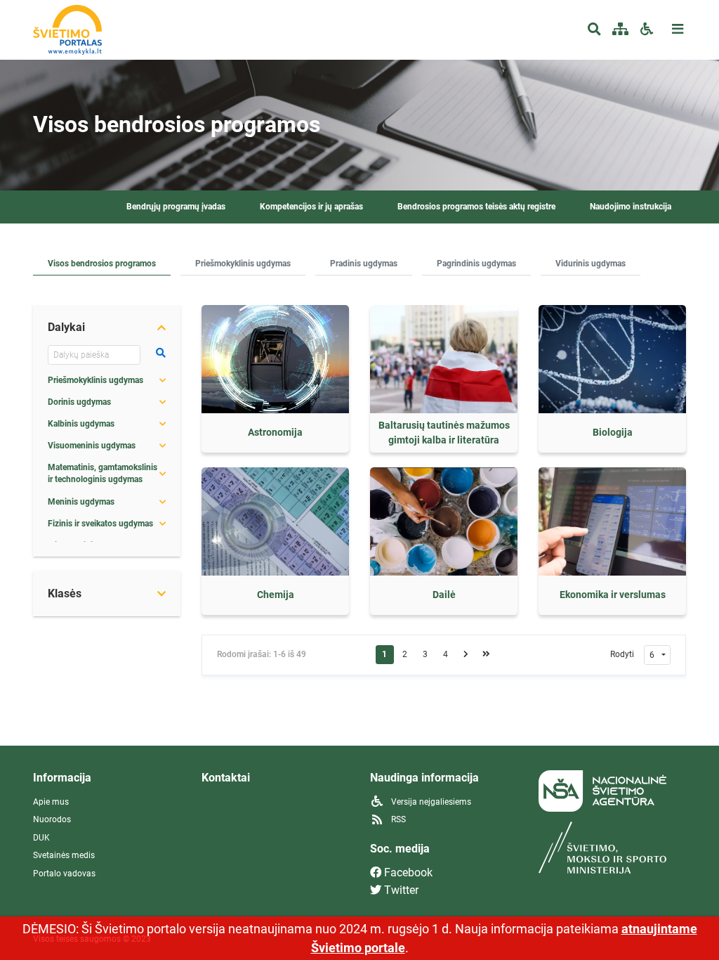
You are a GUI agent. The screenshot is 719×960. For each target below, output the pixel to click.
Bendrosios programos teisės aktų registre (476, 207)
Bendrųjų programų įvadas (175, 207)
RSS (397, 819)
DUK (41, 838)
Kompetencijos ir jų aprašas (311, 207)
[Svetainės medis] (620, 29)
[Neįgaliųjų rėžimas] (646, 29)
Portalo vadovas (64, 873)
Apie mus (51, 802)
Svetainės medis (64, 855)
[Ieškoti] (161, 353)
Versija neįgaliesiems (430, 802)
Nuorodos (52, 819)
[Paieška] (594, 29)
